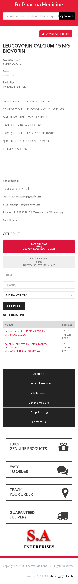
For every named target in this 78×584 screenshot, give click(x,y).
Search (68, 16)
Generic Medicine (39, 402)
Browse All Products (57, 33)
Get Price (13, 306)
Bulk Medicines (39, 393)
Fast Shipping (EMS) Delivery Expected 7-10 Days (39, 246)
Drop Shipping (39, 412)
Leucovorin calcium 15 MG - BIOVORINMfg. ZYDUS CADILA (25, 333)
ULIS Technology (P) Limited (57, 576)
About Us (39, 374)
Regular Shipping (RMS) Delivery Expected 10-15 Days (39, 262)
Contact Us (39, 422)
